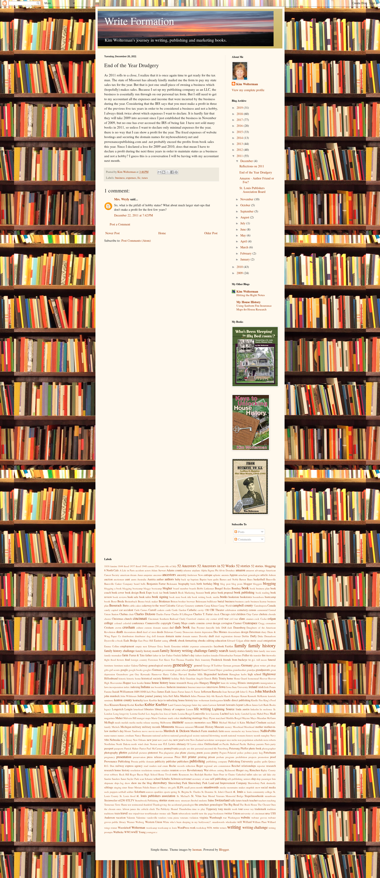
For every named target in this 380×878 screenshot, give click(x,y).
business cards (242, 601)
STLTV (130, 800)
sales (249, 774)
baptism (195, 579)
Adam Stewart (158, 570)
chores (107, 618)
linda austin (242, 709)
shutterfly (271, 783)
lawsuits (231, 705)
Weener (131, 822)
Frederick (216, 660)
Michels (116, 727)
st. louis (238, 791)
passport (108, 748)
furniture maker (122, 665)
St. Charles (195, 791)
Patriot (142, 748)
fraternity (205, 659)
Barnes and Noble (229, 579)
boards (192, 588)
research (271, 766)
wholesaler (231, 822)
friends (227, 660)
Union (236, 813)
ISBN (137, 691)
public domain (146, 761)
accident (139, 570)
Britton (174, 601)
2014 (240, 138)
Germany (247, 665)
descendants (234, 632)
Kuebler (161, 704)
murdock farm (216, 731)
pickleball (133, 752)
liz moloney (266, 709)
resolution (135, 770)
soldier (130, 791)
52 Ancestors (186, 565)
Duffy (253, 636)
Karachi (219, 696)
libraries (149, 709)
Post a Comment (120, 224)
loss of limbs (170, 713)
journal (149, 696)
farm (125, 655)
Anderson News (195, 575)
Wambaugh (215, 817)
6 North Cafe (111, 570)
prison (211, 757)
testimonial (137, 804)
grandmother (239, 669)
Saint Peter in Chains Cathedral (229, 774)
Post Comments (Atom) (136, 240)
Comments (244, 539)
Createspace (250, 623)
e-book (119, 640)
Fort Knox (164, 659)
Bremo (141, 601)
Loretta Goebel (137, 713)
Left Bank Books (267, 704)
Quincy (272, 761)
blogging (269, 583)
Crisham (109, 627)
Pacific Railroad (231, 744)
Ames (140, 575)
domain (160, 636)
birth (199, 584)
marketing (186, 718)
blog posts (237, 583)
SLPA (180, 787)
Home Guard (240, 678)
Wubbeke (118, 832)
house (147, 683)
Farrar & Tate (137, 655)
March (244, 247)
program (229, 757)
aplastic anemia (220, 575)
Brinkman (164, 601)
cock (256, 618)
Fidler (245, 655)
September (247, 211)
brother (182, 601)
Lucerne (215, 713)
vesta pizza (173, 817)
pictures (143, 752)
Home (162, 233)
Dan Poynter (198, 627)
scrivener (186, 779)
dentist (197, 632)
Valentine (141, 817)
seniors (246, 778)
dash (229, 627)
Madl (273, 714)
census (252, 610)
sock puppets (111, 791)
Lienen (189, 709)
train (117, 813)
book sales (145, 597)
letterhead (138, 709)
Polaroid (232, 752)
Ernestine (176, 646)
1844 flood (123, 566)
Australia (141, 579)
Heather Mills (195, 674)
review (182, 770)
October (245, 205)
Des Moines (220, 632)
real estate (163, 765)
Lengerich (117, 709)
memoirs (189, 722)
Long (116, 713)
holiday (175, 678)
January (245, 259)
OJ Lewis (191, 744)
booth (107, 601)
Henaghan (234, 674)
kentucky (138, 700)
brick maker (151, 601)
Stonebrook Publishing (146, 800)
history (166, 678)
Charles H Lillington (181, 614)
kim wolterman (201, 700)
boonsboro (258, 597)
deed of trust (149, 632)
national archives (161, 735)
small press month (193, 787)
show (127, 783)
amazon (240, 570)
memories (200, 722)
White (166, 822)
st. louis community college (258, 791)
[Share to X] (168, 172)
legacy (107, 709)
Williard (271, 822)
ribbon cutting (216, 770)
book (245, 587)
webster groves (259, 817)
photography (111, 752)
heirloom (223, 674)
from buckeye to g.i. (243, 660)
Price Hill (180, 757)
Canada (271, 605)
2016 (240, 126)
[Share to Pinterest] (176, 172)
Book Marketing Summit (191, 592)
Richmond (230, 770)
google (124, 670)
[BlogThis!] (163, 172)
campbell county (242, 605)
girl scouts (114, 669)
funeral (272, 660)
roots (175, 774)
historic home (134, 678)
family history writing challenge (183, 650)
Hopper (127, 683)
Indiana (145, 687)
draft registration (223, 636)
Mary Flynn (209, 718)
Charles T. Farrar (203, 614)
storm (171, 800)
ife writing (231, 682)
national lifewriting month (214, 735)
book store (174, 597)
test (129, 804)
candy (107, 610)
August (245, 217)
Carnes (144, 610)
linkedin (254, 709)
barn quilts (213, 579)
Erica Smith (163, 646)
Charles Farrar (163, 614)
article (264, 575)
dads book (182, 627)
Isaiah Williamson (122, 692)
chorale (272, 614)
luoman (197, 849)
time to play (198, 809)
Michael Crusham (256, 722)
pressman (168, 757)
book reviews (120, 597)
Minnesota (167, 727)
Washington (234, 817)
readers (153, 765)
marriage (197, 718)
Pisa (161, 752)
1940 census (148, 566)
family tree (251, 651)
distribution (128, 636)
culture (139, 627)
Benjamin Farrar (156, 584)
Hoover (263, 678)
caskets (160, 610)
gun (131, 674)
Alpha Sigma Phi (209, 570)
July (243, 223)
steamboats (270, 796)
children (240, 614)
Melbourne (165, 722)
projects (252, 757)
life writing (202, 708)
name (107, 735)
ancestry (181, 575)
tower (246, 809)
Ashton (272, 575)
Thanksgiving (160, 804)
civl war (234, 618)
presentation (123, 757)
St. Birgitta (183, 791)
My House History (248, 302)
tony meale (224, 809)
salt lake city (269, 774)
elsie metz (250, 640)
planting (191, 752)
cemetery (242, 610)
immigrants (253, 683)
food (127, 660)
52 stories (243, 565)
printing (202, 757)
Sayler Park (133, 778)
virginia (203, 817)
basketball (259, 579)
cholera (263, 614)
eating (165, 640)
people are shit (186, 748)
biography (183, 584)
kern (146, 700)
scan (142, 778)
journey (158, 696)
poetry (214, 752)
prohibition (241, 757)
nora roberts (269, 740)
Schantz (149, 778)
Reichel (236, 766)
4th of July (170, 566)
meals (118, 722)
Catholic (192, 610)
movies (159, 731)
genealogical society (160, 665)
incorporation (116, 687)
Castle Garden (179, 610)
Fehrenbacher (226, 655)
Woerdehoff (124, 828)
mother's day (116, 731)
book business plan (260, 588)
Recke (172, 766)
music (227, 731)
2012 (240, 150)
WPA (209, 827)
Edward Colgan (235, 640)
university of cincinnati (252, 813)
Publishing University (240, 761)
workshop (201, 827)
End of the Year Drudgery (255, 172)
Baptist (203, 579)
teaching (271, 800)
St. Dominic (207, 791)
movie (151, 731)
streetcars (185, 800)
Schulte (165, 779)
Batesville (271, 579)
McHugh (109, 722)
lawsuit (221, 705)
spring (174, 791)
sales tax (257, 774)
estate (185, 646)
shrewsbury (160, 783)
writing (234, 826)
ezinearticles (206, 646)
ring (247, 770)
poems (207, 752)
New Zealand (197, 740)
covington (226, 623)
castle (168, 610)
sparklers (158, 791)
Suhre (211, 800)
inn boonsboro (158, 687)
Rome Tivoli (164, 774)
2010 (240, 267)
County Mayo (180, 623)
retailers (165, 770)
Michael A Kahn (236, 722)
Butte (126, 605)
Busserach (115, 605)
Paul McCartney (155, 748)
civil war (223, 619)
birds (192, 583)
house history (160, 683)
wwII (134, 832)
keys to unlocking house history (175, 700)
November (247, 199)
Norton (153, 744)
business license (259, 601)
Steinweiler (110, 800)
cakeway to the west (153, 605)
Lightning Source (223, 709)
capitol (114, 610)
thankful (148, 804)
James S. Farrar (192, 691)
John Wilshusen (129, 696)
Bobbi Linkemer (205, 588)
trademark (260, 809)
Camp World (225, 605)
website (245, 817)
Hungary (204, 683)
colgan (272, 618)
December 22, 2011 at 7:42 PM (133, 215)
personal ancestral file (206, 748)
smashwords (211, 787)
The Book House (248, 804)
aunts (133, 579)
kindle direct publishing (237, 700)
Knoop (123, 705)
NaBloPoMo (268, 731)
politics (248, 752)
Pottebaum (270, 752)
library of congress (174, 709)
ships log (119, 783)
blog (216, 583)
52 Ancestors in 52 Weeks (216, 565)
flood (113, 659)
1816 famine (110, 566)
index (127, 687)
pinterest (153, 752)
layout (239, 705)
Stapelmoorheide (254, 796)
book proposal (225, 592)
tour (240, 809)
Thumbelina (185, 809)
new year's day (165, 740)
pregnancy (109, 757)
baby (177, 579)
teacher (253, 800)
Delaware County (173, 632)
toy (252, 809)
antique (208, 575)
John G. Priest (247, 691)
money (228, 727)
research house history (117, 770)
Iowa (222, 687)
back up (185, 579)
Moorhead (238, 727)
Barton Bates (245, 579)
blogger (248, 584)
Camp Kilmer (211, 605)
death (119, 632)
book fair (158, 592)
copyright (166, 623)
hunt (223, 682)
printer (192, 757)
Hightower (269, 674)
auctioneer (119, 579)
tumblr (195, 813)
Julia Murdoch (182, 696)
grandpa (251, 669)
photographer (269, 748)
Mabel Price (263, 713)
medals (124, 722)
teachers (262, 800)
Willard (247, 822)
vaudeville (152, 817)
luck (232, 713)
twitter (228, 813)
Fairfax (229, 646)
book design (132, 592)
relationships (248, 766)
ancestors (169, 574)
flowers (120, 659)
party (273, 744)
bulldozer (212, 601)
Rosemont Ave (186, 774)
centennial (262, 610)
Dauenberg (239, 627)
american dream (128, 575)
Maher (119, 718)
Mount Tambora (132, 731)
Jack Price (151, 691)
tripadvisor (138, 813)
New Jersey (126, 740)
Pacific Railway (247, 744)
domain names (190, 636)
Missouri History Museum (209, 727)
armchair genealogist (248, 575)
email (260, 640)
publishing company (216, 761)
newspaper (220, 740)
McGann (271, 718)
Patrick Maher (131, 748)
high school (254, 674)
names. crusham (126, 735)
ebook (173, 640)
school (157, 779)
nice (229, 740)
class (242, 618)
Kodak (130, 704)
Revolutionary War (197, 770)
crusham (128, 627)
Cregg (261, 623)
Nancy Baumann (143, 735)
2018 (240, 114)
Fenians (237, 655)
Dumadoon (270, 636)
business (120, 178)
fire (264, 655)
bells (143, 583)
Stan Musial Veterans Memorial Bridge (223, 796)
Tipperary (211, 809)
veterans (184, 817)
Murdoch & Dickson (177, 731)
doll (154, 636)
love (208, 713)
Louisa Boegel (185, 713)
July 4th (210, 696)
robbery (114, 774)
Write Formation (139, 21)
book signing (160, 597)
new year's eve (181, 740)
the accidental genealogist (181, 804)
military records (151, 727)
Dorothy (203, 636)
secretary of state (200, 778)
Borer (114, 601)
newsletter (209, 740)
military (136, 727)
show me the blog (141, 783)
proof (273, 757)
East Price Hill (145, 640)
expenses (131, 178)
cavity (201, 610)
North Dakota (123, 744)
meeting (155, 722)
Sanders (116, 778)
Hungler (215, 683)
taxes (145, 178)
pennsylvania (171, 748)
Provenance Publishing (117, 761)
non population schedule (250, 740)
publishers (183, 761)
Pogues (223, 752)
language (187, 704)
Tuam (174, 813)
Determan (254, 632)
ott (220, 744)
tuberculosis (185, 813)
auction (108, 579)
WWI (127, 832)
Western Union (153, 822)
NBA (106, 740)
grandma (227, 669)
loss (161, 713)
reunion (174, 770)
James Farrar (177, 691)
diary (264, 632)
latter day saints (200, 704)
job (237, 692)
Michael (223, 722)
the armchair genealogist (209, 804)
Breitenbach (131, 601)
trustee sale (165, 813)
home (230, 678)
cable (132, 605)
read (146, 765)
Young (142, 832)
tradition (271, 809)
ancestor (157, 575)
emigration (269, 640)
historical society (151, 678)
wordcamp (151, 827)
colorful (127, 623)
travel (124, 813)
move (145, 731)
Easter (157, 640)
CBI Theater (217, 610)
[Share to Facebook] (172, 172)
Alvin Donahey (227, 570)
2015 (240, 132)
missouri (189, 727)
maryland (220, 718)
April (244, 241)
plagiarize (169, 752)
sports (167, 791)
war (225, 817)
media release (143, 722)
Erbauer (152, 646)
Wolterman (138, 827)
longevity (124, 713)
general (198, 665)
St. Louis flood (127, 796)
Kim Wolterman (247, 84)
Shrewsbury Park (177, 783)
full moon (261, 659)
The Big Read (231, 804)
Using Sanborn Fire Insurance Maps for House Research (254, 307)
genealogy (182, 664)
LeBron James (251, 704)
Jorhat (140, 696)
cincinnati (140, 618)
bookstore (233, 597)
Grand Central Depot (211, 669)
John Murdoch (265, 691)
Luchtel (224, 714)
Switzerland (222, 800)
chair (131, 614)
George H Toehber (212, 665)
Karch (227, 696)
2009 (240, 273)
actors (148, 570)
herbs (244, 674)
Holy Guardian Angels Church (196, 678)
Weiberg (139, 822)
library (158, 709)
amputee (148, 575)
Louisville (199, 714)
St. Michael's (183, 796)
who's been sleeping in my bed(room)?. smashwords (197, 822)
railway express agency (128, 766)
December (247, 161)
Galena (134, 665)
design (244, 632)
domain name (173, 636)
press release (154, 757)
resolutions (146, 770)
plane (183, 752)
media (132, 722)
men (208, 722)
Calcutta (170, 605)
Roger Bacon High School (143, 774)
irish (260, 687)
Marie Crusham (159, 718)
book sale (133, 597)
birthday (207, 584)
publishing (197, 761)
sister (124, 787)
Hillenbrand (111, 678)
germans (236, 665)
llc (139, 178)
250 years (160, 566)
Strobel (194, 800)
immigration (266, 682)
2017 (240, 120)
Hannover (157, 674)
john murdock (112, 696)
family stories (237, 651)
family (240, 645)
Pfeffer (244, 748)
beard (137, 583)
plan (177, 752)
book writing (198, 597)
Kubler (149, 704)
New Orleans (139, 740)
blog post (225, 583)
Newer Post (112, 233)
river (106, 774)
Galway (143, 665)
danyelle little (213, 627)
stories (163, 800)
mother (259, 727)
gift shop (271, 665)
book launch (170, 592)
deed (139, 632)
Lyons (253, 713)
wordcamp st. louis (167, 827)
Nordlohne (109, 744)
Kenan (243, 696)
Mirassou (179, 727)
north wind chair (140, 744)
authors (169, 579)
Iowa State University (237, 687)
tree (130, 813)
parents (260, 744)
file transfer (255, 655)
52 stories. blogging (263, 566)
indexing (135, 687)
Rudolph (199, 774)
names (113, 735)
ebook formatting (187, 640)
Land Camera (175, 704)
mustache (236, 731)
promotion (263, 757)
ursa (267, 813)
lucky (238, 713)
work (192, 828)
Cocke (263, 618)
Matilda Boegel (233, 718)
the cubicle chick (146, 809)
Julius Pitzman (198, 696)
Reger (199, 766)
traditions (109, 813)
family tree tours (267, 651)
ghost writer (260, 665)
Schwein (176, 779)
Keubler (153, 700)
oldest (200, 744)
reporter (261, 765)
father (148, 655)
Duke (260, 636)
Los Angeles (152, 713)
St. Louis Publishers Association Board (252, 190)
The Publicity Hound (167, 809)
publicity (160, 761)
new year (152, 740)
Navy (273, 735)
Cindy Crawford (187, 618)
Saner (123, 778)
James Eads (163, 692)
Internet (192, 687)
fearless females (211, 655)
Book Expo (145, 592)
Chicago (225, 614)
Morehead (249, 727)
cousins (200, 623)
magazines (109, 718)
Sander (107, 778)
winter (114, 827)
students (203, 800)
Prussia (134, 761)
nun (160, 744)
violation (193, 817)
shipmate (108, 783)
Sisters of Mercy (158, 787)
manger (141, 718)
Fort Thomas (178, 659)
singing (117, 787)
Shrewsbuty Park (256, 783)
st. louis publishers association (156, 796)
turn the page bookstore (211, 813)
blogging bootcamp (132, 588)
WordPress (183, 828)
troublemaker (152, 813)
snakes (242, 787)
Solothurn (139, 792)
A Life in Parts (127, 570)
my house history (251, 731)
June (243, 229)
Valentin (131, 817)
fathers (198, 655)
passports (118, 748)
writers (223, 827)
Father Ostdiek (173, 655)
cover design (213, 623)
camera (199, 605)
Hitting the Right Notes (250, 295)
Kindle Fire (257, 700)
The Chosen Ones (267, 804)
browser (191, 601)
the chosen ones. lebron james (120, 809)
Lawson (212, 704)
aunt (127, 579)
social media (268, 787)
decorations (130, 632)
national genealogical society (185, 735)
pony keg (258, 752)
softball (122, 791)
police (240, 752)
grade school (181, 669)
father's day (188, 655)
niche (234, 740)
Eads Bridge (130, 640)
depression (207, 632)
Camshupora (260, 605)
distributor (140, 636)
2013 (240, 144)
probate (220, 757)
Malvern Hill (129, 718)
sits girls (172, 787)
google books (135, 669)
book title (186, 597)
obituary (181, 744)
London (108, 713)
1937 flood (135, 566)
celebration (230, 610)
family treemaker (113, 655)
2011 (240, 156)
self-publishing (235, 778)
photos (123, 752)
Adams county (174, 570)
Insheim (171, 687)
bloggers (257, 583)
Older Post (210, 233)
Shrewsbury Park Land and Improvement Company (217, 783)
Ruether (208, 774)
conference (138, 623)
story (177, 800)
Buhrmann (201, 601)
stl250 (121, 800)
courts (191, 623)
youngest (150, 832)
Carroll (152, 610)
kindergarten (216, 700)
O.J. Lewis (169, 744)
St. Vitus (196, 796)
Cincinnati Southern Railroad (163, 618)
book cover (118, 592)
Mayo (253, 718)
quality (257, 761)
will (239, 822)
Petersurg (234, 748)
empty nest (141, 646)
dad (172, 627)
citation (201, 618)
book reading (263, 592)
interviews (212, 687)
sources (149, 791)
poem (200, 752)
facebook (219, 646)
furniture (108, 665)
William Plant (259, 822)
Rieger (240, 770)
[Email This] (159, 172)
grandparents (263, 670)
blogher (167, 588)
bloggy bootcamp (153, 588)
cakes (138, 605)
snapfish (250, 787)
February (246, 253)
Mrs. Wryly (121, 199)
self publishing (218, 779)
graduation (195, 670)
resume (157, 770)
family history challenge (119, 651)
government (168, 669)
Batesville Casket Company (118, 583)
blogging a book (113, 588)
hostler (140, 682)
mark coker (173, 718)
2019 (240, 107)
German (227, 665)
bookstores (246, 597)
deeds (160, 632)
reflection (190, 765)
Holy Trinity (219, 678)
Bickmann (172, 583)
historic (122, 678)
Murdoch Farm (198, 731)
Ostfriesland (211, 744)
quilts (264, 761)
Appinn (233, 575)
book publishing (244, 592)
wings (107, 827)
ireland (253, 687)
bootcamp (270, 597)
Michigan (126, 727)
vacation (121, 817)
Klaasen (114, 705)
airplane (196, 570)
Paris (267, 744)
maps (148, 718)
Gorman (156, 670)
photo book (255, 748)
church (128, 619)
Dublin (245, 636)
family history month (147, 651)
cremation (271, 623)
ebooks (202, 640)
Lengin (128, 709)
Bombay (236, 588)
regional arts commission (217, 765)
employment (127, 646)
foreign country (139, 659)
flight (107, 659)
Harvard (183, 674)
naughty (265, 735)
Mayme (246, 718)
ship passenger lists (266, 778)
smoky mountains (229, 787)
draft (211, 636)
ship (253, 779)
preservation (139, 757)
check (216, 614)
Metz (215, 722)
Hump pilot (193, 682)
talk (232, 800)
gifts (106, 669)
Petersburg (223, 748)
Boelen (227, 588)
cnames (250, 618)
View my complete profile (248, 90)
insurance (181, 687)
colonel (118, 623)
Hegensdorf (210, 674)
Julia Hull (168, 696)
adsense (187, 570)
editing (210, 640)
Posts (240, 532)
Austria (151, 579)
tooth (234, 809)
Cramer (237, 623)
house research (177, 683)
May (243, 235)
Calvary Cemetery (185, 605)
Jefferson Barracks (211, 692)
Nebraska (115, 740)
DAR (223, 627)
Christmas (117, 619)
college (108, 623)
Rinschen (255, 770)
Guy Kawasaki (142, 674)
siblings (108, 787)
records (181, 765)
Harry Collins (170, 674)
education (220, 640)
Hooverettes (116, 682)
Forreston (153, 659)
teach (245, 800)
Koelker (139, 705)
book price (211, 592)
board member (180, 588)
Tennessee (109, 804)
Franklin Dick (192, 659)
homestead (253, 678)
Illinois (242, 683)
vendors (162, 817)
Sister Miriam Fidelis (138, 787)
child (233, 614)
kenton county (123, 700)
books (223, 597)
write (216, 828)
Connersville (152, 623)
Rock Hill (124, 774)
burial (221, 601)
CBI (207, 610)
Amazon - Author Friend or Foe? (256, 180)
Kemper (235, 696)
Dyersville (109, 640)
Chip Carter (252, 614)
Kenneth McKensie (257, 696)
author (160, 579)
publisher (171, 761)
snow (257, 787)
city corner (211, 618)
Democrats (188, 632)
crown (118, 627)
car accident (126, 610)
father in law (159, 655)
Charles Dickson (145, 614)
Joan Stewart (228, 691)
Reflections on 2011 (251, 166)
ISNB (143, 691)
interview (201, 687)
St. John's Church (223, 791)
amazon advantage (255, 570)
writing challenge (255, 827)
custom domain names (156, 627)
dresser (237, 636)
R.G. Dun (109, 765)
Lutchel (245, 713)
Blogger (224, 849)
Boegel (219, 588)
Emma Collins (111, 646)
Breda (120, 601)
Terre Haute (121, 804)
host (134, 682)
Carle (137, 610)
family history (262, 645)
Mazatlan (261, 718)
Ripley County (268, 770)
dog (149, 636)
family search (218, 650)
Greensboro (122, 674)
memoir (178, 722)
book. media (212, 597)
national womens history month (244, 735)
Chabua (123, 614)
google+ (147, 669)
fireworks (271, 655)
